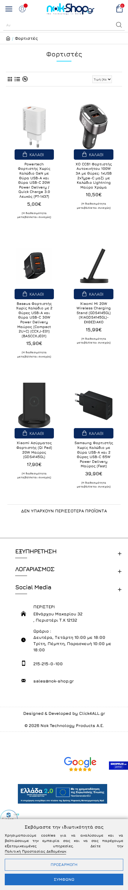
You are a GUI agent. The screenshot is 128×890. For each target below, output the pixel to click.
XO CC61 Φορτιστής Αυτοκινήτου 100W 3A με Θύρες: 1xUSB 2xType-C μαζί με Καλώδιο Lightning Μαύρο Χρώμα (94, 175)
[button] (119, 25)
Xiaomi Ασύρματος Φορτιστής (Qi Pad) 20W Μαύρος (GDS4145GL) (34, 450)
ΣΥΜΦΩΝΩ (64, 879)
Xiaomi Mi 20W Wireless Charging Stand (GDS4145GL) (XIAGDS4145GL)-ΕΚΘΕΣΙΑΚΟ (94, 312)
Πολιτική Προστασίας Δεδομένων (35, 851)
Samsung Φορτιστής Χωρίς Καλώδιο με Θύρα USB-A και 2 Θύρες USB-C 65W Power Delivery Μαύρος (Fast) (93, 454)
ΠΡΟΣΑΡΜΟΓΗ (64, 864)
